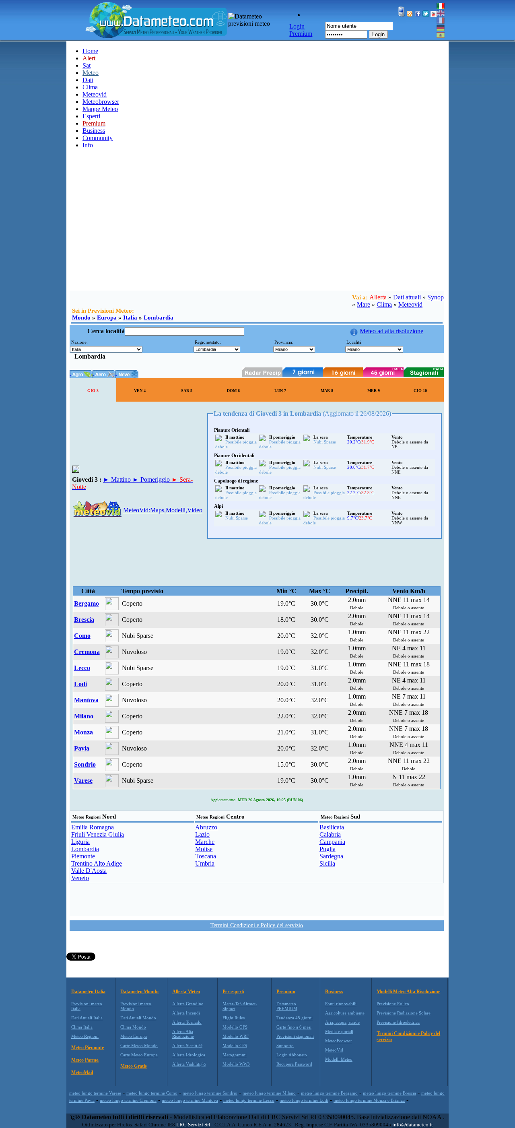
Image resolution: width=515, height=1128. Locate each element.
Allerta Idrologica (188, 1054)
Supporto (285, 1045)
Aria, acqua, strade (342, 1022)
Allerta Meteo (186, 991)
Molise (203, 848)
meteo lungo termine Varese (95, 1093)
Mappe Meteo (100, 108)
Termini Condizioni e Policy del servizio (256, 925)
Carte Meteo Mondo (139, 1045)
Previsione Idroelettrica (398, 1022)
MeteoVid (334, 1050)
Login (378, 34)
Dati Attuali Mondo (138, 1017)
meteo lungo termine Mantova (190, 1100)
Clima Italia (82, 1027)
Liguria (80, 841)
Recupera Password (294, 1064)
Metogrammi (234, 1054)
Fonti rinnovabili (340, 1003)
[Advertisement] (257, 230)
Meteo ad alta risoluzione (391, 331)
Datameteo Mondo (139, 991)
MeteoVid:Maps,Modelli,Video (162, 510)
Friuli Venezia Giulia (97, 834)
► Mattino (117, 479)
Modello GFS (234, 1027)
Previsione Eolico (393, 1003)
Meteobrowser (100, 101)
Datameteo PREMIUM (286, 1006)
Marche (204, 841)
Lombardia (158, 317)
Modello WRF (235, 1036)
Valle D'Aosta (89, 870)
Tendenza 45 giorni (294, 1017)
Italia (131, 317)
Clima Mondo (133, 1027)
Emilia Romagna (92, 827)
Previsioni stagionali (295, 1036)
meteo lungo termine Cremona (128, 1100)
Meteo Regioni (85, 1036)
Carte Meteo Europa (139, 1054)
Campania (332, 841)
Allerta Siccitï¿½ (187, 1045)
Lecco (82, 667)
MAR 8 (327, 390)
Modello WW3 (236, 1064)
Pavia (81, 748)
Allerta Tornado (187, 1022)
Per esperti (233, 991)
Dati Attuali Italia (87, 1017)
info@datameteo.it (412, 1125)
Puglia (327, 848)
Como (82, 635)
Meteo (90, 72)
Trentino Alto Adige (96, 863)
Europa (107, 317)
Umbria (204, 863)
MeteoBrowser (338, 1040)
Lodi (80, 684)
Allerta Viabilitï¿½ (189, 1064)
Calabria (330, 834)
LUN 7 (280, 390)
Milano (83, 716)
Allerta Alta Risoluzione (183, 1034)
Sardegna (331, 856)
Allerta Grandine (187, 1003)
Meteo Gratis (133, 1066)
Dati (87, 79)
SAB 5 (186, 390)
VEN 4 (140, 390)
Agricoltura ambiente (345, 1012)
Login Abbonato (291, 1054)
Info (87, 145)
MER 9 (373, 390)
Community (97, 137)
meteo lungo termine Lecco (248, 1100)
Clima (90, 87)
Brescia (84, 619)
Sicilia (327, 863)
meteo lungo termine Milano (269, 1093)
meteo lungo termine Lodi (304, 1100)
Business (93, 130)
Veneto (80, 877)
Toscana (205, 856)
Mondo (81, 317)
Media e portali (339, 1031)
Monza (83, 732)
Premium (285, 991)
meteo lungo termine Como (151, 1093)
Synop (435, 297)
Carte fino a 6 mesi (293, 1027)
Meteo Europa (133, 1036)
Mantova (86, 700)
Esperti (91, 116)
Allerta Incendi (186, 1012)
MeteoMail (82, 1072)
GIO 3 (93, 390)
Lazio (202, 834)
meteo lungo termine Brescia (389, 1093)
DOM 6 (233, 390)
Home (90, 50)
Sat (86, 65)
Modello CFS (234, 1045)
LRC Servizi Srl (193, 1125)
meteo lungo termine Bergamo (329, 1093)
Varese (83, 780)
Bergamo (86, 603)
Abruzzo (206, 827)
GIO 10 (420, 390)
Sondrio (85, 764)
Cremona (87, 651)
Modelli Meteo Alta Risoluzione (408, 991)
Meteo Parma (85, 1060)
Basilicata (331, 827)
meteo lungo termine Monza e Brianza (369, 1100)
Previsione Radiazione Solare (404, 1012)
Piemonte (83, 856)
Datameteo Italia (88, 991)
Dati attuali (407, 297)
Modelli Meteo (338, 1059)
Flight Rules (233, 1017)
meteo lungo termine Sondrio (210, 1093)
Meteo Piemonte (87, 1047)
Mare (363, 304)
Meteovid (94, 94)
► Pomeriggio (151, 479)
